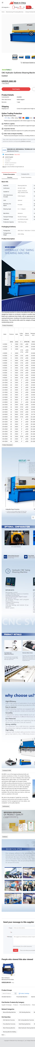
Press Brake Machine (21, 997)
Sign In (4, 166)
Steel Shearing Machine (24, 1024)
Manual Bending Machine (9, 1012)
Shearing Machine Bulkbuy (9, 1032)
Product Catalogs (24, 993)
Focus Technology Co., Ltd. (21, 1040)
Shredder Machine (6, 997)
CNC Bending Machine (24, 1012)
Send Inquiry (16, 89)
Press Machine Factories (9, 1024)
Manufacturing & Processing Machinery (14, 11)
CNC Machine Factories (9, 1020)
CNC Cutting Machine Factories (26, 1020)
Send (15, 950)
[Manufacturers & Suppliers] (17, 2)
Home (3, 11)
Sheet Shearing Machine (9, 1028)
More (3, 1035)
